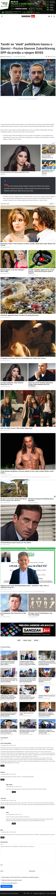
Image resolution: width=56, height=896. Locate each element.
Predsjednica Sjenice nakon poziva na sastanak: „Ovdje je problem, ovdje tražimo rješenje (27, 663)
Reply (2, 765)
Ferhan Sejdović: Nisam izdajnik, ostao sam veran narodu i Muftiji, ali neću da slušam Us (9, 731)
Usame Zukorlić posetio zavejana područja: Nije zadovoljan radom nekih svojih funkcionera (28, 680)
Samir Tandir (27, 640)
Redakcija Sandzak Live (7, 56)
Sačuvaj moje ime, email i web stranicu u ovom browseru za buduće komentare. (20, 877)
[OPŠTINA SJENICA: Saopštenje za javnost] (47, 689)
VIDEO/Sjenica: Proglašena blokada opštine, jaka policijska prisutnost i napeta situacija (8, 697)
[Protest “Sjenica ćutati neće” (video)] (28, 706)
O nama (48, 893)
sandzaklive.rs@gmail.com (39, 893)
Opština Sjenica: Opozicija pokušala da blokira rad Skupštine (45, 680)
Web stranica (32, 871)
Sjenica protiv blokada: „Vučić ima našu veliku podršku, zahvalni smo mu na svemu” (28, 731)
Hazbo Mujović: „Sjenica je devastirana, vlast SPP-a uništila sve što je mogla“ (47, 731)
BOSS (36, 640)
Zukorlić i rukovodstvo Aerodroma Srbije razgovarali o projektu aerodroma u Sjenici (27, 697)
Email (2, 871)
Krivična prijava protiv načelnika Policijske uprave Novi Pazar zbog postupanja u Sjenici (47, 663)
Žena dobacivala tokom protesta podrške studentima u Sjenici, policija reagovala (9, 714)
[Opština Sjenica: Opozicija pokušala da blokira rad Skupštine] (47, 672)
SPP (19, 640)
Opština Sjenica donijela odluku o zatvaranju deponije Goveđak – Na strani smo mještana (9, 680)
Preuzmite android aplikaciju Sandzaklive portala (28, 621)
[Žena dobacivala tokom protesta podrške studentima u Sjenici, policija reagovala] (9, 706)
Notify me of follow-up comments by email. (12, 880)
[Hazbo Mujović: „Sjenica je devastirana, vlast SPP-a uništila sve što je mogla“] (47, 724)
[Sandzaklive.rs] (28, 16)
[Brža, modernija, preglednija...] (28, 629)
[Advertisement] (28, 30)
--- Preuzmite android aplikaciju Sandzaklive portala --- (28, 98)
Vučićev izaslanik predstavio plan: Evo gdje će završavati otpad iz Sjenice (8, 663)
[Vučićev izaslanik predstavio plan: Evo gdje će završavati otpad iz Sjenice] (9, 655)
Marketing (53, 893)
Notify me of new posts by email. (9, 883)
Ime (2, 864)
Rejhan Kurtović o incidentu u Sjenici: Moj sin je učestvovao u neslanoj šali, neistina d (46, 714)
